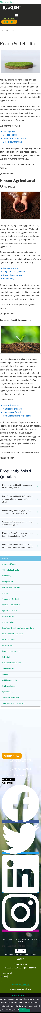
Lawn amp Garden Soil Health (12, 634)
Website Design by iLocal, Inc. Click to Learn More (20, 954)
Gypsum (5, 593)
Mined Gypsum (7, 645)
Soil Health (6, 674)
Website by (21, 985)
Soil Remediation (8, 686)
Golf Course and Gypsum (11, 587)
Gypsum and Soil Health (10, 599)
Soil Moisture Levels (9, 680)
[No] (28, 1010)
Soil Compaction (8, 668)
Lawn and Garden (8, 640)
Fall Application (7, 582)
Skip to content (7, 2)
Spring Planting (7, 692)
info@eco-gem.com (20, 774)
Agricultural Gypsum (9, 564)
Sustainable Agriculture (10, 697)
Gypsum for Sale (8, 616)
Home (3, 31)
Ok (23, 1010)
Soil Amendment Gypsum (11, 663)
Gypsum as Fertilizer (9, 611)
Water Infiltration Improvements (13, 703)
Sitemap (20, 941)
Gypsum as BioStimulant (11, 605)
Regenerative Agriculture (11, 651)
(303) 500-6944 (20, 768)
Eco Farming (6, 576)
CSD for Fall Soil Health (10, 570)
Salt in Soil (6, 657)
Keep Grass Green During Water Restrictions (18, 628)
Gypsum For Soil (8, 622)
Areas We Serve (32, 939)
